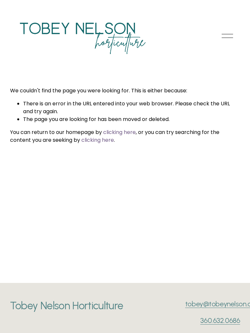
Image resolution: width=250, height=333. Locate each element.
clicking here (119, 132)
